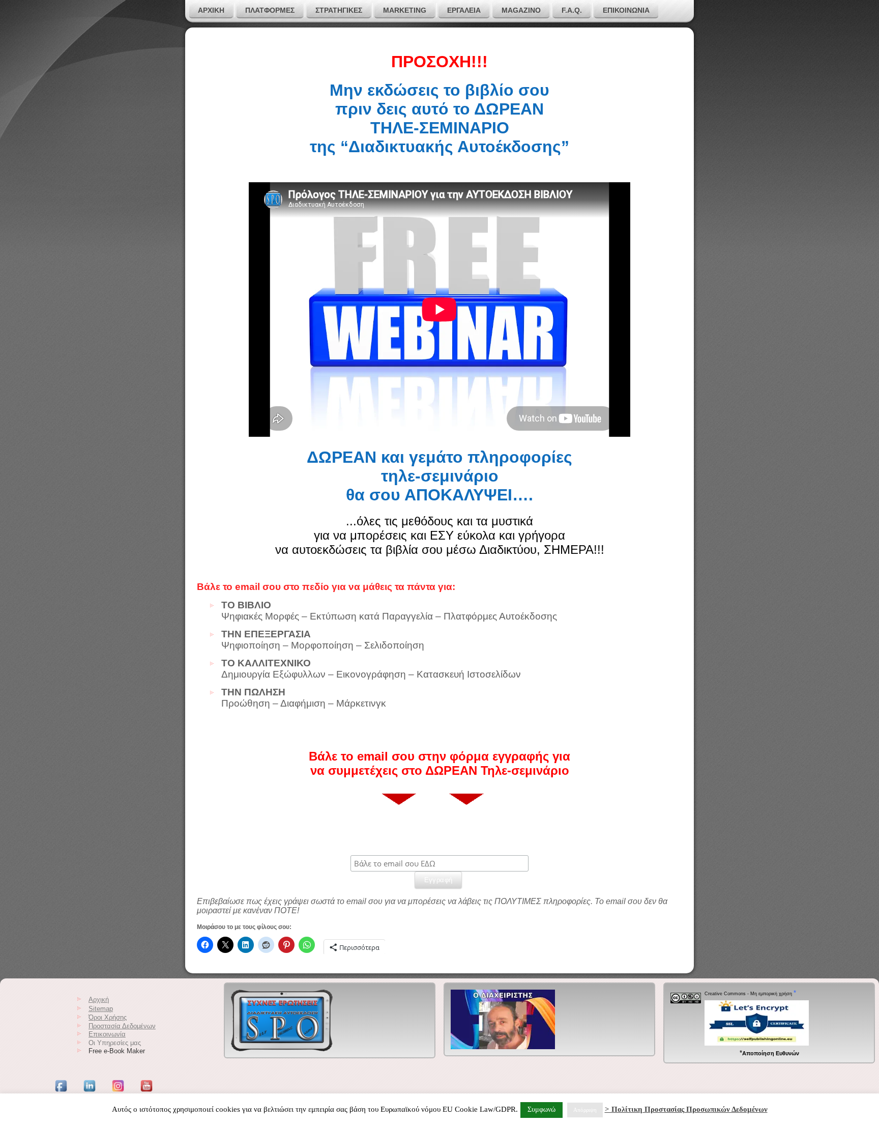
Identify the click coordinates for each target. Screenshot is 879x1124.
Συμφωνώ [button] (541, 1109)
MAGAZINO (521, 10)
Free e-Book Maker (117, 1051)
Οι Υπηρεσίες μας (115, 1043)
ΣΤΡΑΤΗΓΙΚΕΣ (338, 10)
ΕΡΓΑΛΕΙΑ (464, 10)
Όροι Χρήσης (108, 1017)
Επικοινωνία (626, 10)
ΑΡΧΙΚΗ (211, 10)
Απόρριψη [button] (585, 1110)
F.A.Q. (572, 10)
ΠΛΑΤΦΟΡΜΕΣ (270, 10)
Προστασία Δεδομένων (122, 1026)
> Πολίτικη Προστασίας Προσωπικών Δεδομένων (686, 1109)
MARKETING (404, 10)
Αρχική (99, 999)
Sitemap (101, 1009)
